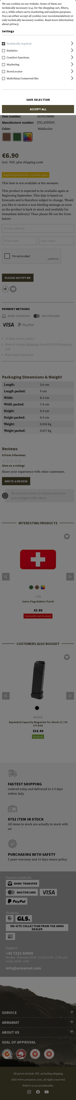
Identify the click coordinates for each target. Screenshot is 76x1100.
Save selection (38, 100)
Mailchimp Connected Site (23, 78)
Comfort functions (18, 57)
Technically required (19, 43)
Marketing (13, 64)
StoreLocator (15, 71)
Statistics (12, 50)
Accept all (38, 109)
